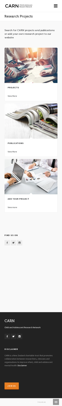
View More (12, 96)
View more (12, 207)
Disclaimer (22, 365)
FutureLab (42, 402)
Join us (12, 386)
